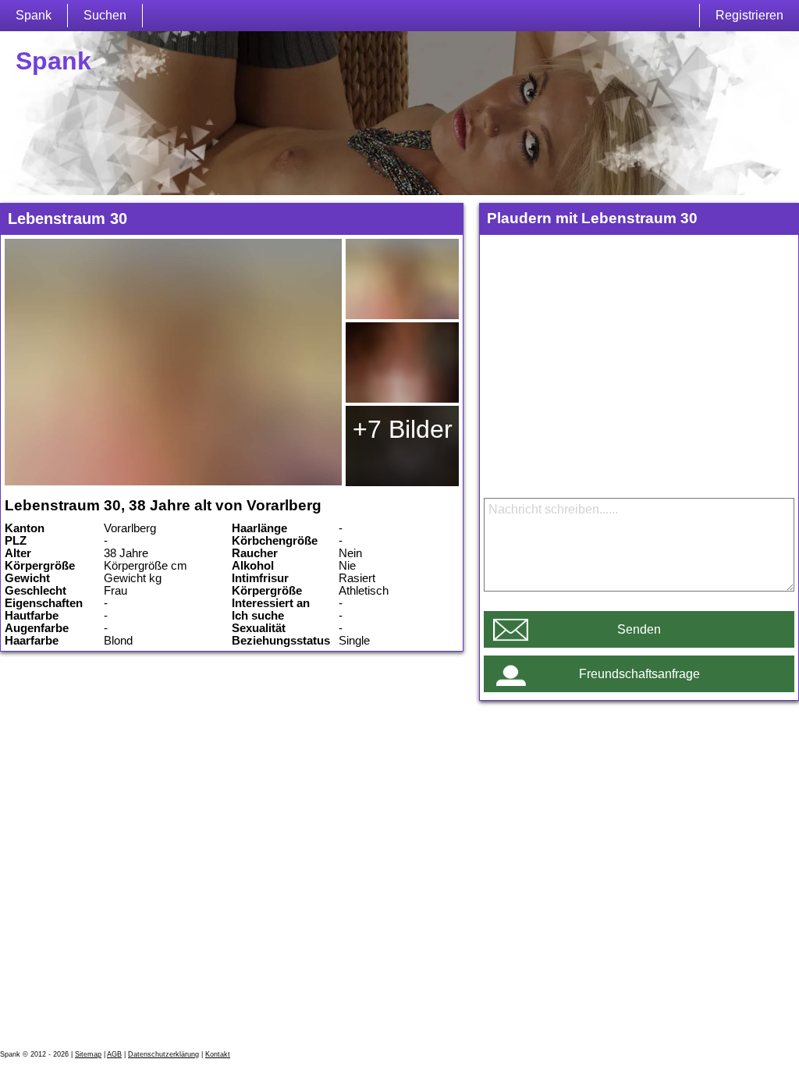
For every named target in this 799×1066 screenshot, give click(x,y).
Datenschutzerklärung (163, 1054)
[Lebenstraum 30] (173, 362)
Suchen (104, 15)
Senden (639, 629)
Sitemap (88, 1054)
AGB (114, 1054)
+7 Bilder (403, 429)
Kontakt (217, 1054)
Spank (33, 15)
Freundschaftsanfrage (639, 673)
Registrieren (749, 15)
